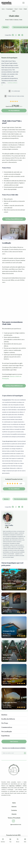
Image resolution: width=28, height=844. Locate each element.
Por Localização (6, 731)
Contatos (14, 810)
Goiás (20, 9)
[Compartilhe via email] (19, 35)
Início (3, 9)
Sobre (14, 803)
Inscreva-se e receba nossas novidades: (14, 748)
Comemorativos (6, 727)
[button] (23, 2)
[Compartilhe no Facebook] (13, 35)
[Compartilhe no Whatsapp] (16, 35)
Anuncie (14, 814)
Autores (14, 806)
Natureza (5, 27)
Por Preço (4, 723)
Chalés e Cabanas (14, 19)
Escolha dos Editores (8, 719)
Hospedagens (9, 9)
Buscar (17, 841)
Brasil (16, 9)
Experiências (5, 736)
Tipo (10, 841)
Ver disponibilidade (14, 110)
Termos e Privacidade (14, 818)
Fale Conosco (14, 741)
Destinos (4, 715)
